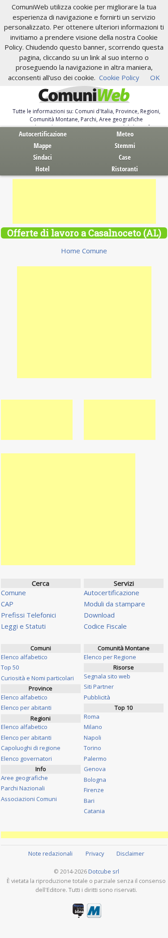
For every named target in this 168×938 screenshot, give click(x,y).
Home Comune (84, 250)
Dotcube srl (103, 871)
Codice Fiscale (105, 626)
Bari (89, 801)
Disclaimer (130, 853)
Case (125, 157)
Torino (92, 748)
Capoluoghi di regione (30, 748)
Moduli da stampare (114, 603)
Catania (94, 811)
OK (155, 77)
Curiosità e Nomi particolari (37, 678)
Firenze (94, 790)
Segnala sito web (107, 676)
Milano (93, 727)
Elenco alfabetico (24, 657)
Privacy (95, 853)
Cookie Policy (119, 77)
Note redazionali (50, 853)
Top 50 (10, 667)
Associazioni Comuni (29, 799)
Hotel (42, 168)
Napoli (92, 737)
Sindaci (42, 157)
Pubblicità (97, 697)
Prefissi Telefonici (28, 614)
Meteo (125, 133)
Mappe (43, 145)
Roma (91, 716)
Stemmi (125, 145)
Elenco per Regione (110, 657)
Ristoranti (125, 168)
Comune (13, 592)
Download (99, 614)
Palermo (95, 759)
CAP (7, 603)
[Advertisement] (84, 201)
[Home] (84, 95)
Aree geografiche (24, 778)
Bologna (95, 780)
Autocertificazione (43, 133)
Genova (95, 769)
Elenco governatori (26, 759)
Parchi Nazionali (23, 788)
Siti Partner (99, 686)
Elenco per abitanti (26, 708)
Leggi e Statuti (23, 626)
